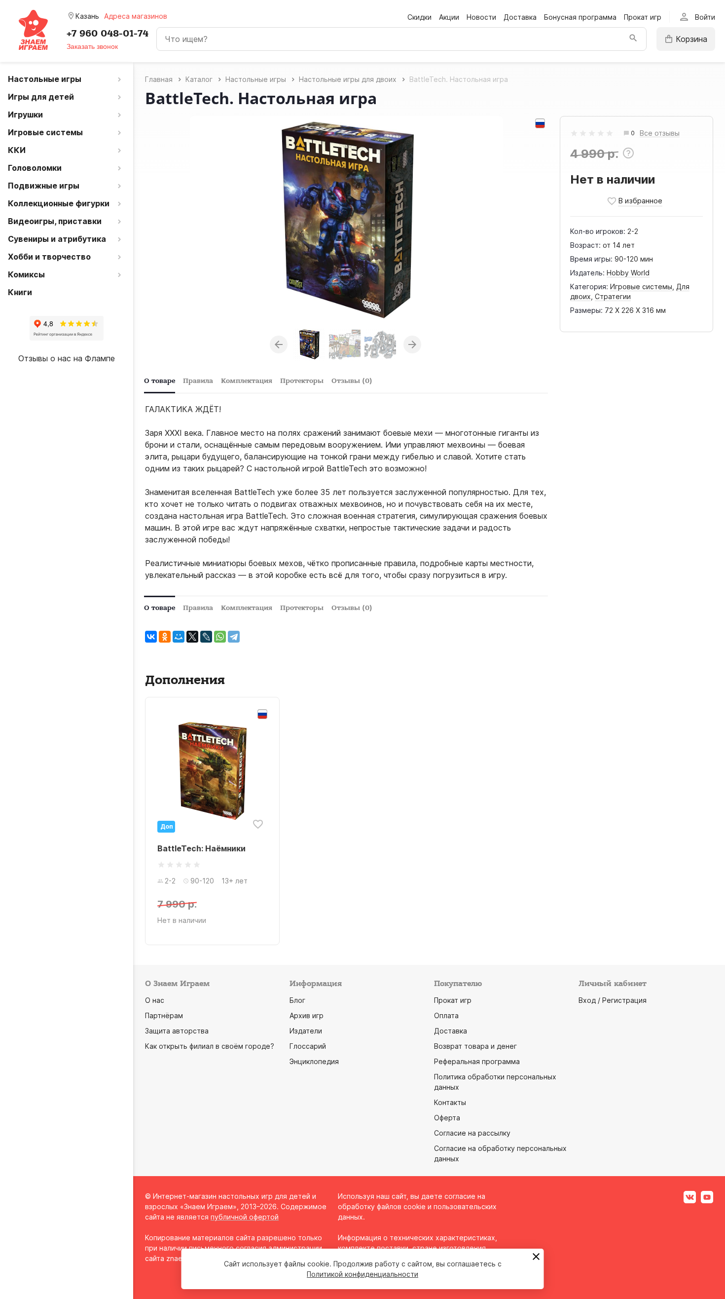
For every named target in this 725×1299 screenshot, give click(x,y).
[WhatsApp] (220, 637)
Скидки (419, 17)
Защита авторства (177, 1031)
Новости (481, 17)
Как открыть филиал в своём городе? (209, 1046)
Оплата (446, 1015)
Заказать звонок (92, 46)
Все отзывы (660, 133)
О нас (154, 1000)
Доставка (520, 17)
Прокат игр (642, 17)
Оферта (447, 1117)
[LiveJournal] (206, 637)
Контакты (450, 1102)
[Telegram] (234, 637)
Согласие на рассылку (472, 1133)
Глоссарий (308, 1046)
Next (412, 344)
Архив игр (307, 1015)
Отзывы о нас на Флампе (66, 358)
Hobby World (628, 272)
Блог (297, 1000)
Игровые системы (641, 286)
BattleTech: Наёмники (201, 848)
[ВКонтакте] (151, 637)
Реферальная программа (477, 1061)
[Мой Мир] (178, 637)
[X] (192, 637)
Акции (449, 17)
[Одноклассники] (165, 637)
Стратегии (613, 296)
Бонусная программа (580, 17)
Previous (279, 344)
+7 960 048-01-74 (107, 33)
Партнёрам (164, 1015)
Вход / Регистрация (613, 1000)
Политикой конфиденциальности (362, 1274)
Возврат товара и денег (475, 1046)
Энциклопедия (314, 1061)
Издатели (306, 1031)
